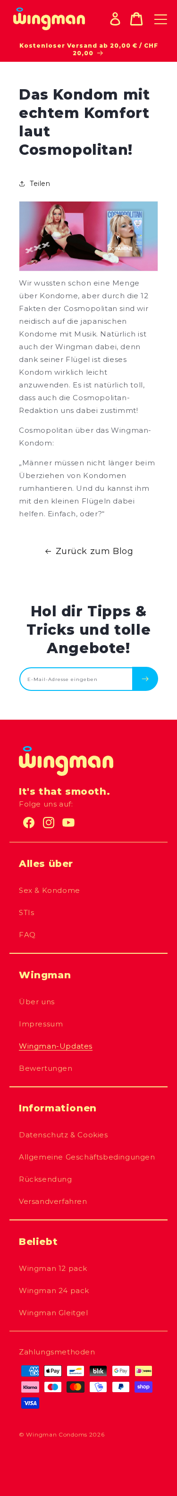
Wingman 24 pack (54, 1290)
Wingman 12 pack (53, 1268)
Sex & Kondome (49, 890)
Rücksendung (45, 1179)
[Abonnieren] (145, 678)
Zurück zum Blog (95, 551)
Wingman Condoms (56, 1434)
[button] (136, 18)
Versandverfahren (53, 1201)
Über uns (37, 1001)
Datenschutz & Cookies (63, 1134)
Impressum (41, 1023)
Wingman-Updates (56, 1046)
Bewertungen (46, 1068)
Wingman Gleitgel (53, 1312)
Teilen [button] (40, 183)
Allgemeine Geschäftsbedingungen (87, 1156)
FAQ (27, 934)
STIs (26, 912)
